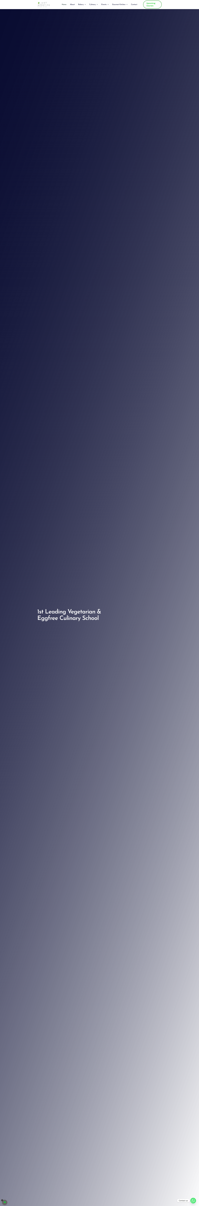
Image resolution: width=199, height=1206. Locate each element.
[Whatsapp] (193, 1200)
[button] (85, 4)
